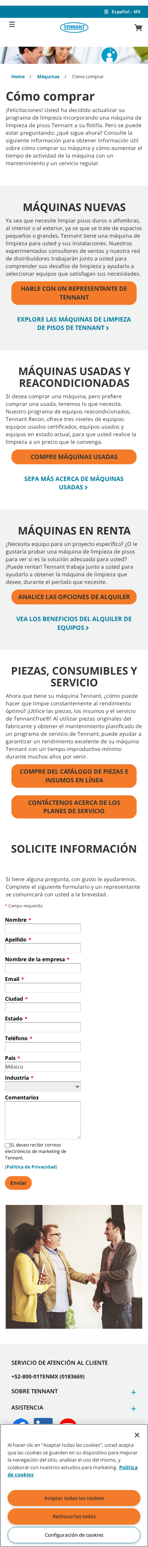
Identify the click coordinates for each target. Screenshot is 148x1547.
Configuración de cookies (74, 1534)
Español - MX (126, 11)
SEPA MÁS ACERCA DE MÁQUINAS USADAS (74, 483)
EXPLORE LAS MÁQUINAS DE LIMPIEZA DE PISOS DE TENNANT (74, 323)
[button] (132, 1392)
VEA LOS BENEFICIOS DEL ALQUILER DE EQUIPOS (74, 623)
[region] (74, 1485)
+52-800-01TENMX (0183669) (48, 1376)
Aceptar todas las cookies (74, 1498)
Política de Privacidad (31, 1167)
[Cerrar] (137, 1435)
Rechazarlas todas (74, 1516)
